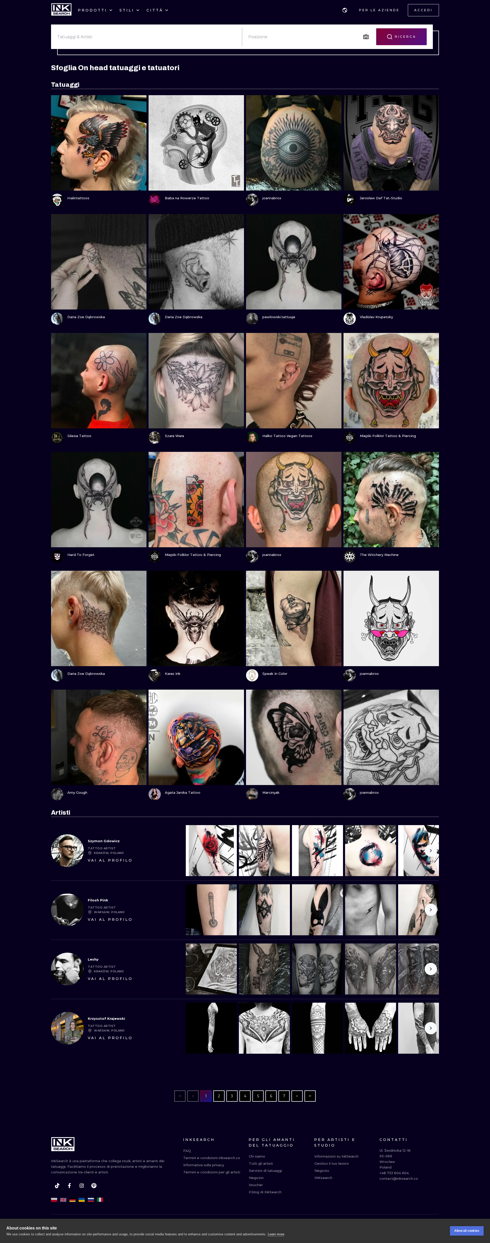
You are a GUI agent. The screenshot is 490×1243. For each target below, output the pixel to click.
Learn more (276, 1234)
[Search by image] (366, 37)
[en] (63, 1200)
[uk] (82, 1200)
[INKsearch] (61, 10)
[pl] (54, 1200)
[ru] (91, 1200)
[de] (72, 1200)
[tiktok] (57, 1185)
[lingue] (345, 10)
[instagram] (82, 1185)
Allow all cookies (466, 1231)
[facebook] (69, 1185)
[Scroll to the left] (194, 850)
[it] (100, 1200)
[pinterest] (94, 1185)
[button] (345, 10)
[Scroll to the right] (431, 850)
